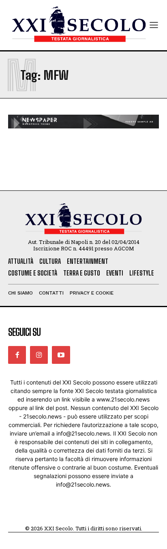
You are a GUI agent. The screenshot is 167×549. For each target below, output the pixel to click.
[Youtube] (61, 355)
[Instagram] (39, 355)
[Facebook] (17, 355)
